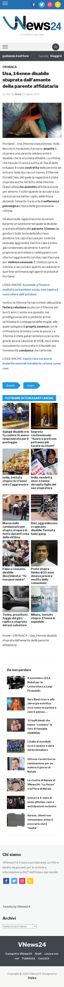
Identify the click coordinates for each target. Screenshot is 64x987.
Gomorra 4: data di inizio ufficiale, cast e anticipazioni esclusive (41, 802)
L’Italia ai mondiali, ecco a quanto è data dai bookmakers (40, 745)
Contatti (43, 958)
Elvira (18, 94)
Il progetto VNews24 (19, 953)
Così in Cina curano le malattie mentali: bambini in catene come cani (31, 363)
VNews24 (32, 944)
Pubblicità (28, 958)
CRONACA (9, 67)
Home (6, 635)
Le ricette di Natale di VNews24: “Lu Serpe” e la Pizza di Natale (41, 784)
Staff (38, 953)
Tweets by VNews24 (16, 906)
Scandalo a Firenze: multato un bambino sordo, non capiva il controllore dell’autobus (30, 289)
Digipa (32, 977)
